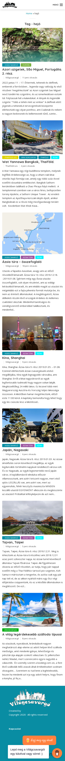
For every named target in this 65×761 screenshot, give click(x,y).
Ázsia (55, 157)
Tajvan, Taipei (13, 542)
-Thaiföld (44, 157)
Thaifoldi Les (12, 166)
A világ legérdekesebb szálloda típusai (32, 634)
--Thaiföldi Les (10, 157)
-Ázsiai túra (28, 257)
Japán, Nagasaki (15, 450)
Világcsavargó (12, 77)
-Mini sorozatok (28, 157)
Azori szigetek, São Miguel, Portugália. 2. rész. (32, 71)
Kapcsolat (15, 728)
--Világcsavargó (11, 65)
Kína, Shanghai (13, 358)
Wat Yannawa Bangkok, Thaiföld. (28, 162)
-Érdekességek (10, 630)
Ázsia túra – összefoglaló (22, 262)
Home (29, 13)
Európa (26, 65)
